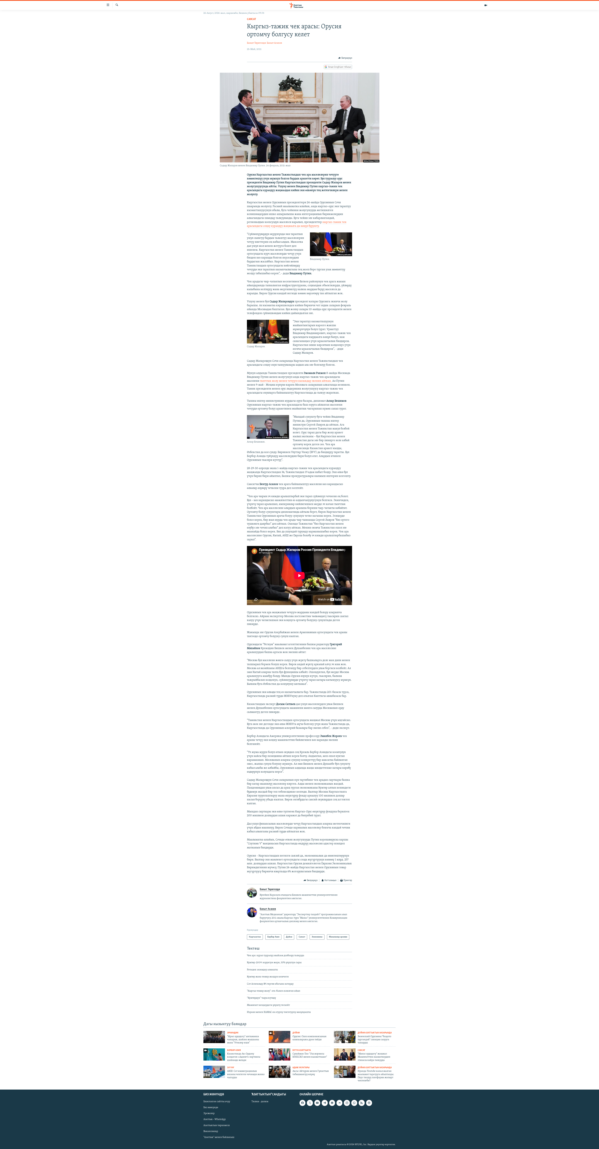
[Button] (345, 58)
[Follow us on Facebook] (302, 1103)
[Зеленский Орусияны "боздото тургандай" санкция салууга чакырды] (345, 1037)
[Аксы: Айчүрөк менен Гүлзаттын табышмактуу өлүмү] (279, 1072)
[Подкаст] (369, 1103)
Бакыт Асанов (274, 43)
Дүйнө (296, 1033)
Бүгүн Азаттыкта (301, 1050)
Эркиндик (233, 1033)
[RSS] (362, 1103)
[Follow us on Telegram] (325, 1103)
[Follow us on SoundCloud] (339, 1103)
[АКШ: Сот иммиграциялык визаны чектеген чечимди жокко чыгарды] (214, 1072)
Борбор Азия (234, 1050)
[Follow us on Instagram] (347, 1103)
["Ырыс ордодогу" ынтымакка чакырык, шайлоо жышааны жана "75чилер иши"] (214, 1037)
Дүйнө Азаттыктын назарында (375, 1033)
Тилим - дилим (259, 1101)
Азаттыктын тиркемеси (216, 1125)
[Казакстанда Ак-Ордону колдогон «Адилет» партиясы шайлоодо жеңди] (214, 1054)
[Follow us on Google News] (332, 1103)
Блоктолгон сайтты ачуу (216, 1101)
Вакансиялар (210, 1131)
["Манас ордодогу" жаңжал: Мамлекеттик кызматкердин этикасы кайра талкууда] (345, 1054)
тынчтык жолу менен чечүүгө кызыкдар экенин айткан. (296, 381)
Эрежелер (209, 1113)
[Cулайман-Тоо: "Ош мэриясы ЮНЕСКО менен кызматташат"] (279, 1054)
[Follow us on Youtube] (317, 1103)
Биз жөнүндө (210, 1107)
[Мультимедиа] (485, 5)
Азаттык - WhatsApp (214, 1119)
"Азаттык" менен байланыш (218, 1137)
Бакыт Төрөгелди (256, 43)
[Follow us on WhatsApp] (354, 1103)
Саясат (251, 19)
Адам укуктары (300, 1067)
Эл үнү (230, 1067)
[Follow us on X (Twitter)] (310, 1103)
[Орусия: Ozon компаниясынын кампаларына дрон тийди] (279, 1037)
